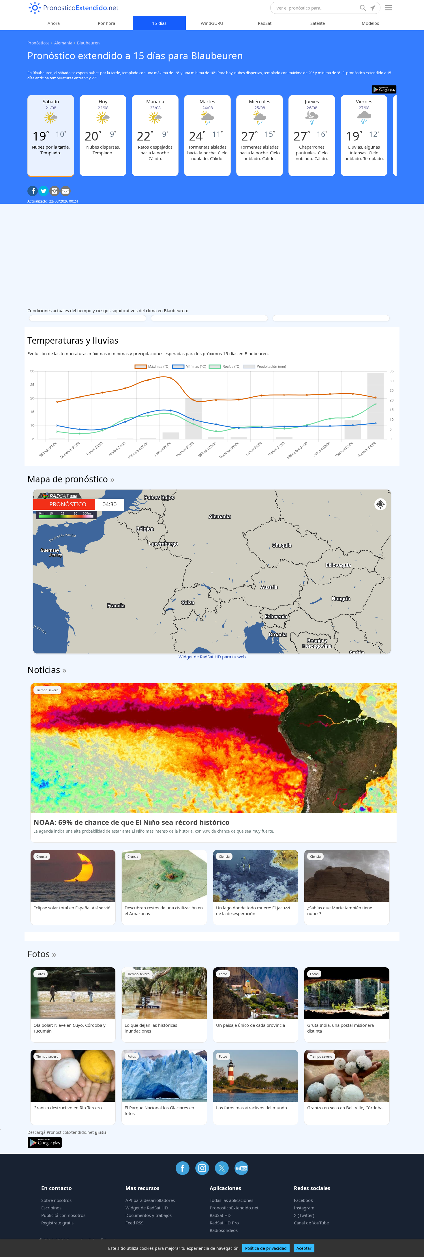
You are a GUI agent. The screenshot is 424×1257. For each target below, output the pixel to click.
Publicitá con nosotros (63, 1215)
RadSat (264, 23)
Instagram (304, 1208)
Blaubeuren (88, 43)
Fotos (38, 954)
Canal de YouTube (311, 1223)
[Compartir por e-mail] (65, 191)
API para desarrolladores (150, 1200)
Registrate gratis (57, 1223)
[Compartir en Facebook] (32, 191)
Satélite (317, 23)
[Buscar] (363, 8)
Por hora (106, 23)
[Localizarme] (373, 8)
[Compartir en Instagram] (54, 191)
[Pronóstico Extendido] (73, 8)
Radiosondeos (224, 1230)
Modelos (370, 23)
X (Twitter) (304, 1215)
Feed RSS (134, 1223)
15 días (159, 23)
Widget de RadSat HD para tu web (212, 657)
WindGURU (212, 23)
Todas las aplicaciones (231, 1200)
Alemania (63, 43)
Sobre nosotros (56, 1200)
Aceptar (304, 1248)
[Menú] (389, 8)
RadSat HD (220, 1215)
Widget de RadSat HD (146, 1208)
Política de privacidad (266, 1248)
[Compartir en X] (43, 191)
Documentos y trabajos (148, 1215)
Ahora (54, 23)
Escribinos (51, 1208)
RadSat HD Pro (224, 1223)
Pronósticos (38, 43)
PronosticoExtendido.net (234, 1208)
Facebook (303, 1200)
